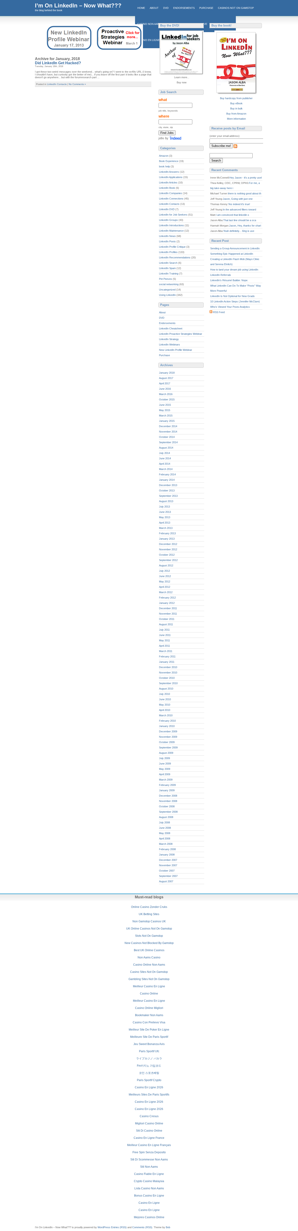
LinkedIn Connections (171, 198)
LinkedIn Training (168, 273)
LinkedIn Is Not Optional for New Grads (232, 296)
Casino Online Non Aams (149, 964)
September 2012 (168, 560)
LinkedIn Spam (167, 268)
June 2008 (165, 827)
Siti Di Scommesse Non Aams (149, 1159)
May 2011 (164, 640)
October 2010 (167, 677)
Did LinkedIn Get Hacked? (58, 63)
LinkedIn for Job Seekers (173, 214)
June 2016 (165, 388)
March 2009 (166, 779)
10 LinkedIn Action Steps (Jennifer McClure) (235, 301)
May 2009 (164, 769)
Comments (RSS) (142, 1227)
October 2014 (167, 437)
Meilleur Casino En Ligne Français (149, 1145)
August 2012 (166, 565)
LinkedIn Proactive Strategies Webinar (180, 333)
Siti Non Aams (149, 1166)
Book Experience (168, 161)
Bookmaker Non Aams (149, 1015)
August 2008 (166, 817)
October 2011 (166, 619)
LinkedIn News (167, 236)
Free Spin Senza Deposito (149, 1152)
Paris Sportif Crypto (149, 1080)
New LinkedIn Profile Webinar (175, 349)
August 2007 (166, 881)
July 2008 (164, 822)
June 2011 (165, 635)
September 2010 (168, 683)
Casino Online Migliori (149, 1008)
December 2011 (168, 608)
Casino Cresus (149, 1116)
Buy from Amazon (236, 113)
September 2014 (168, 442)
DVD (166, 8)
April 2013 (164, 522)
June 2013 (165, 512)
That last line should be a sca (239, 220)
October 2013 (167, 490)
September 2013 (168, 495)
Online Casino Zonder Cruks (149, 907)
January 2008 (167, 854)
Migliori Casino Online (149, 1123)
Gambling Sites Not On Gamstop (149, 979)
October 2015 (167, 399)
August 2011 (166, 624)
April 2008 (164, 838)
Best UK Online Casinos (149, 950)
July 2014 (164, 453)
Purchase (206, 8)
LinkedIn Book (167, 187)
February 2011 (167, 656)
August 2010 (166, 688)
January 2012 (167, 603)
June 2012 (165, 576)
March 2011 (165, 651)
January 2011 (166, 661)
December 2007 (168, 860)
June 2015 (165, 404)
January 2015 (167, 420)
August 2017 (166, 378)
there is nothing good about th (244, 193)
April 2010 (164, 710)
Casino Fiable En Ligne (149, 1174)
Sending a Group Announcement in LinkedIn (235, 248)
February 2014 (167, 474)
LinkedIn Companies (170, 193)
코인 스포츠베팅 (149, 1073)
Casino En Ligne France (149, 1138)
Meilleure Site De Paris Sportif (149, 1036)
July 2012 (164, 570)
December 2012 (168, 544)
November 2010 (168, 672)
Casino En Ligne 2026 (149, 1087)
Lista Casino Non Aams (149, 1188)
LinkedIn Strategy (169, 339)
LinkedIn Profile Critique (172, 246)
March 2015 (166, 415)
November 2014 (168, 431)
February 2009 (167, 785)
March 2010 (166, 715)
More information (236, 118)
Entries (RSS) (119, 1227)
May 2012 (164, 581)
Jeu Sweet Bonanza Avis (149, 1044)
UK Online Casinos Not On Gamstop (149, 928)
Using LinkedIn (167, 295)
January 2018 (167, 372)
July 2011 (164, 629)
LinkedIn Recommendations (174, 257)
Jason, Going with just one (238, 198)
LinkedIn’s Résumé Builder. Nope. (229, 280)
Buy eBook (236, 103)
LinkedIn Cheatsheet (170, 328)
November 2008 (168, 801)
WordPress (104, 1227)
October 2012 (167, 554)
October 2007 (167, 870)
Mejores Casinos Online (149, 1217)
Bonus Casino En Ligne (149, 1195)
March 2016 (166, 394)
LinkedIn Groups (168, 220)
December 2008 (168, 795)
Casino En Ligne (149, 1202)
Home (141, 8)
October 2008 (167, 806)
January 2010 (167, 726)
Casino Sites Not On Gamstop (149, 972)
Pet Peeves (165, 278)
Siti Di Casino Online (149, 1130)
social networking (169, 284)
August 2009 (166, 752)
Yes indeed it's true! (239, 204)
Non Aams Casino (149, 957)
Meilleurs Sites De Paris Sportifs (149, 1094)
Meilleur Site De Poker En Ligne (149, 1029)
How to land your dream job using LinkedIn (234, 269)
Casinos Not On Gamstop (236, 8)
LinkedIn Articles (168, 182)
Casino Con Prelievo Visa (149, 1022)
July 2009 (164, 758)
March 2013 (166, 528)
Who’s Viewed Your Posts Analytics (230, 306)
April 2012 (164, 586)
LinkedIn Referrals (220, 275)
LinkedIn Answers (169, 171)
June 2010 (165, 699)
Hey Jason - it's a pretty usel (245, 177)
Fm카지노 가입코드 (149, 1065)
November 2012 (168, 549)
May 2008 (164, 833)
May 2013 (164, 517)
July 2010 (164, 694)
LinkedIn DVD (167, 209)
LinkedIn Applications (171, 177)
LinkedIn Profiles (168, 252)
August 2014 (166, 447)
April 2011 (164, 645)
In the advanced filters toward (239, 209)
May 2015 (164, 410)
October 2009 (167, 742)
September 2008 (168, 811)
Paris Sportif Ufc (149, 1051)
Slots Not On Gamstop (149, 935)
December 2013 (168, 485)
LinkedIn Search (168, 262)
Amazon (163, 155)
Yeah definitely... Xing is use (238, 231)
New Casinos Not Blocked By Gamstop (149, 943)
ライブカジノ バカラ (149, 1058)
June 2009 (165, 763)
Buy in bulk (236, 108)
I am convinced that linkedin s (232, 214)
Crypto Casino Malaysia (149, 1181)
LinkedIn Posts (167, 241)
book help (164, 166)
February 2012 (167, 597)
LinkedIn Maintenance (171, 230)
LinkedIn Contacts (57, 84)
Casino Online (149, 993)
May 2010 (164, 704)
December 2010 (168, 667)
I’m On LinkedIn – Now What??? (78, 5)
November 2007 (168, 865)
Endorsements (184, 8)
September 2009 (168, 747)
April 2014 (164, 463)
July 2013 (164, 506)
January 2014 (167, 479)
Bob (168, 1227)
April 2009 (164, 774)
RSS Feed (219, 312)
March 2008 (166, 843)
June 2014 (165, 458)
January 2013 (167, 538)
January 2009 (167, 790)
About (154, 8)
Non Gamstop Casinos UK (149, 921)
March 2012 (166, 592)
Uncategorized (167, 289)
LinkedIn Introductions (171, 225)
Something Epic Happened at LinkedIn (231, 253)
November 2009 (168, 736)
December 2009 (168, 731)
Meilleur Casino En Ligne (149, 986)
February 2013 (167, 533)
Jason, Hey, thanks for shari (245, 225)
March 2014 (166, 469)
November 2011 (168, 613)
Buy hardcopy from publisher (236, 98)
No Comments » (77, 84)
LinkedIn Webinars (169, 344)
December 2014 (168, 426)
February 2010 (167, 720)
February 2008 (167, 849)
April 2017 (164, 383)
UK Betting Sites (149, 914)
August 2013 (166, 501)
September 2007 (168, 876)
